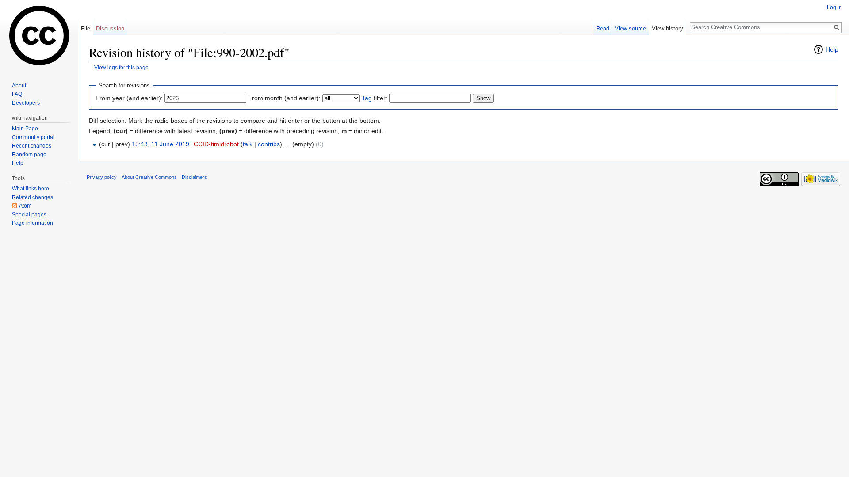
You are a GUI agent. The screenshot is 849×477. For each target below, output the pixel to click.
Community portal (33, 137)
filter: (374, 98)
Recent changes (31, 146)
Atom (25, 206)
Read (602, 28)
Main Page (25, 128)
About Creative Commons (149, 177)
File (85, 28)
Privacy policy (102, 177)
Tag (367, 98)
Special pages (29, 215)
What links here (30, 189)
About (19, 86)
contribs (269, 144)
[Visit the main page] (39, 35)
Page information (32, 223)
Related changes (32, 197)
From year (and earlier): (129, 98)
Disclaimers (194, 177)
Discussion (110, 28)
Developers (26, 103)
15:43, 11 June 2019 (160, 144)
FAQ (17, 94)
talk (247, 144)
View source (630, 28)
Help (832, 49)
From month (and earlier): (284, 98)
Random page (29, 154)
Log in (834, 7)
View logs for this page (121, 67)
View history (667, 28)
